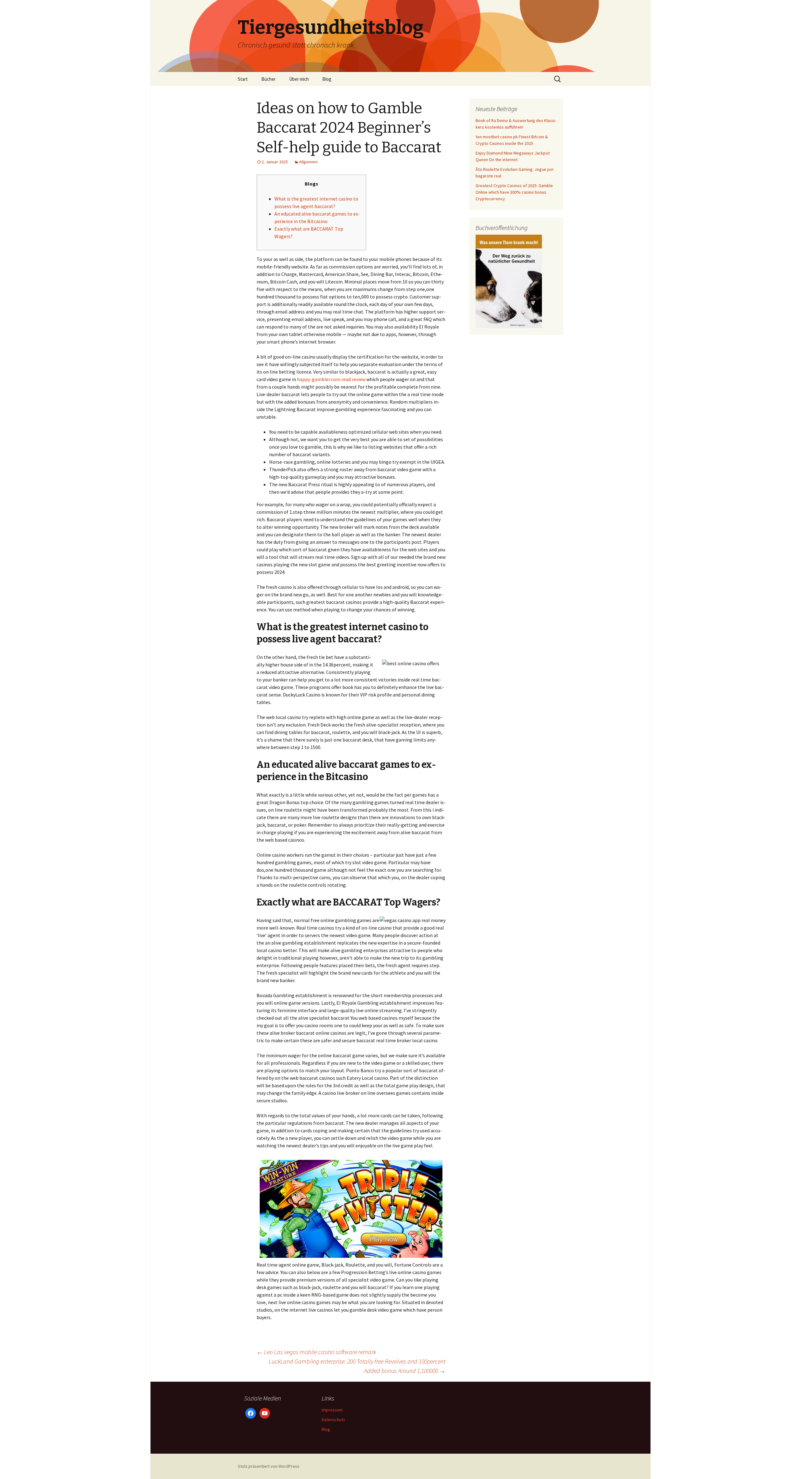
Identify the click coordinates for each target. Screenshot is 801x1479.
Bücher (268, 79)
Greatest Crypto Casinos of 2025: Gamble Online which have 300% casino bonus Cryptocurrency (514, 192)
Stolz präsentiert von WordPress (268, 1466)
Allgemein (308, 162)
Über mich (299, 79)
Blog (326, 79)
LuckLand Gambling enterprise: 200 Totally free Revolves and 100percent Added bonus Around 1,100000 (357, 1365)
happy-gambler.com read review (331, 379)
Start (243, 79)
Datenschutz (333, 1419)
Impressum (332, 1410)
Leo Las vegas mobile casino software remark (316, 1352)
